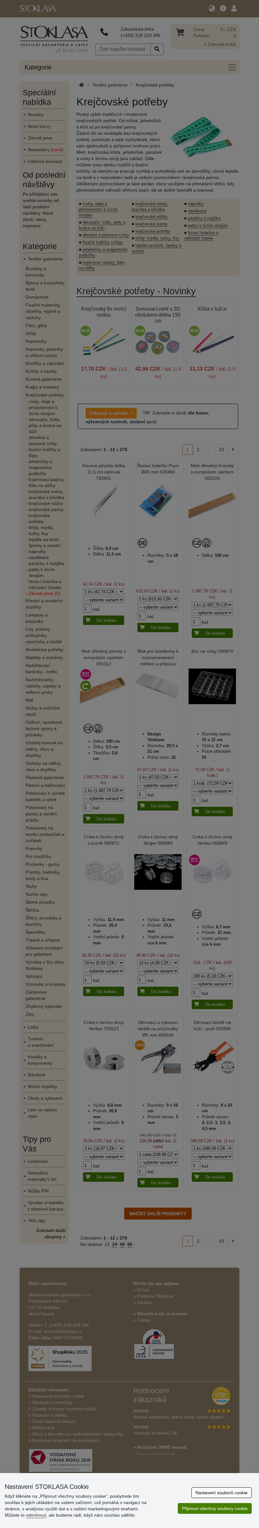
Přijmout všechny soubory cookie (215, 1508)
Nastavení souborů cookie (222, 1492)
